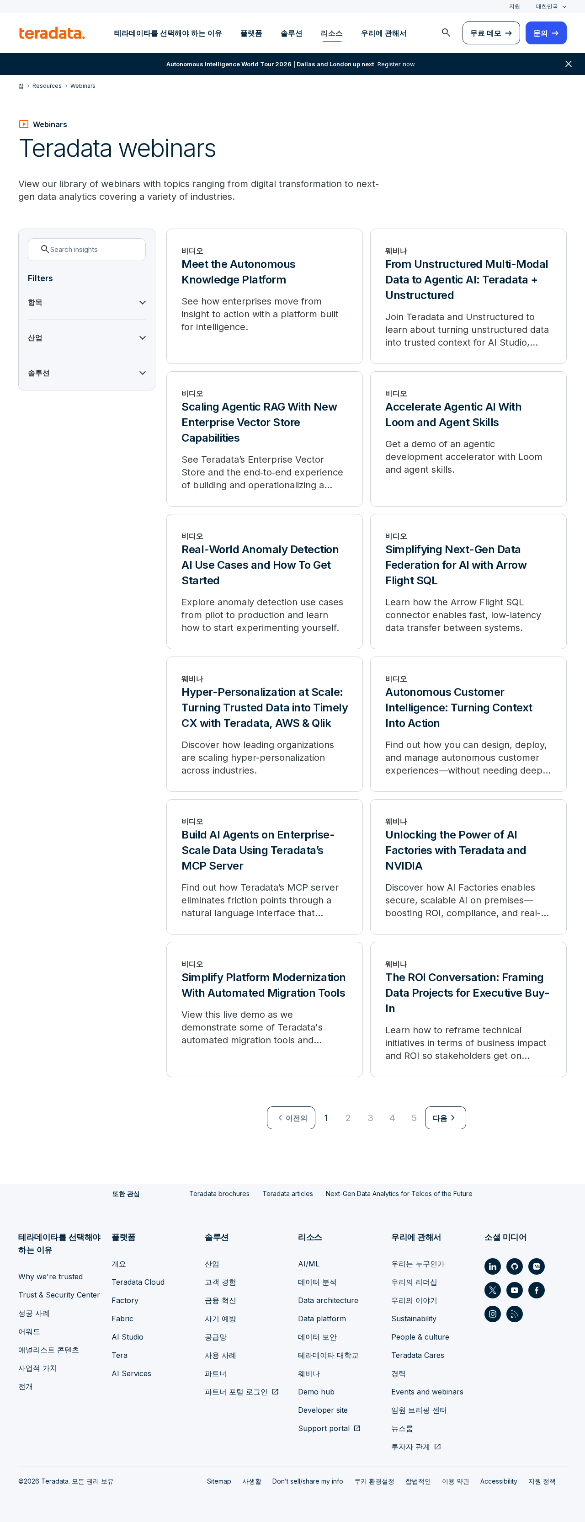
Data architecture (328, 1300)
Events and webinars (427, 1391)
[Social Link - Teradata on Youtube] (514, 1290)
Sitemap (219, 1481)
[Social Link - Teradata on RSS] (514, 1314)
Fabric (122, 1318)
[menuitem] (446, 33)
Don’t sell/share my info (307, 1481)
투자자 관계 (410, 1446)
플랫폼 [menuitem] (251, 32)
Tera (120, 1355)
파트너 (216, 1373)
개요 (119, 1263)
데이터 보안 (317, 1336)
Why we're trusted (50, 1276)
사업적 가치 (37, 1367)
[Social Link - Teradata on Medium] (536, 1266)
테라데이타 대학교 (328, 1355)
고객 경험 (220, 1282)
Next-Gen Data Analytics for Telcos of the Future (399, 1193)
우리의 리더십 (414, 1282)
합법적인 (418, 1481)
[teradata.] (52, 33)
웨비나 (309, 1373)
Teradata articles (287, 1193)
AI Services (131, 1373)
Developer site (323, 1410)
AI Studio (128, 1336)
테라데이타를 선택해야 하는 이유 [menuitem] (168, 32)
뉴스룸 (402, 1428)
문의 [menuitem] (540, 32)
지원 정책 (542, 1481)
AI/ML (308, 1263)
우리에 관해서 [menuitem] (384, 32)
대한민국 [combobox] (547, 6)
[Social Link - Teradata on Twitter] (492, 1290)
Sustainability (413, 1318)
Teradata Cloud (138, 1282)
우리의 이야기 (414, 1300)
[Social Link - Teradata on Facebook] (536, 1290)
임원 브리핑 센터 (419, 1410)
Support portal (324, 1428)
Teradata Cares (417, 1355)
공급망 (216, 1336)
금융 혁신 (220, 1300)
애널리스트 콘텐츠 (48, 1349)
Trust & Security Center (59, 1294)
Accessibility (498, 1481)
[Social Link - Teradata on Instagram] (492, 1314)
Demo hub (316, 1391)
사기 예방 (220, 1318)
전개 (25, 1386)
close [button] (568, 64)
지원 (514, 6)
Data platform (322, 1318)
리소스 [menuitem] (332, 32)
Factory (125, 1300)
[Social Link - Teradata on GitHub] (514, 1266)
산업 (212, 1263)
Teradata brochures (219, 1193)
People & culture (420, 1336)
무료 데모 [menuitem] (485, 32)
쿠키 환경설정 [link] (374, 1481)
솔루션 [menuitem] (292, 32)
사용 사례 (220, 1355)
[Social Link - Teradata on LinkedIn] (492, 1266)
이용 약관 (455, 1481)
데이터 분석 (317, 1282)
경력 (398, 1373)
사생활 (251, 1481)
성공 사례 (34, 1313)
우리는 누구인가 (418, 1263)
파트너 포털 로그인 (236, 1391)
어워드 (29, 1331)
